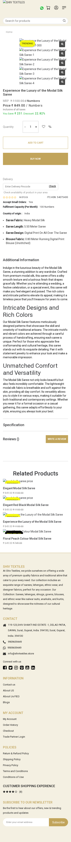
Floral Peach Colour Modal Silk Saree (27, 538)
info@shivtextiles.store (21, 653)
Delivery (8, 179)
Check (52, 186)
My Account (10, 719)
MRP (6, 100)
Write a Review (57, 439)
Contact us (9, 684)
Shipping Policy (12, 759)
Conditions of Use (13, 777)
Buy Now (35, 159)
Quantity (8, 126)
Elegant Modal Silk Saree (19, 488)
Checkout (8, 730)
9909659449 (15, 641)
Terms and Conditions (15, 771)
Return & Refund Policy (16, 753)
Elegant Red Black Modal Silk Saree (26, 505)
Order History (10, 724)
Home (9, 32)
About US (8, 690)
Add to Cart (35, 142)
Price (6, 105)
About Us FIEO (11, 696)
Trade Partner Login (14, 736)
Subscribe (58, 822)
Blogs (6, 702)
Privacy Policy (10, 765)
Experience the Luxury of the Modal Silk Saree (32, 521)
